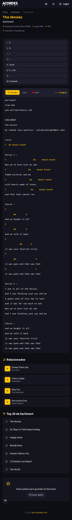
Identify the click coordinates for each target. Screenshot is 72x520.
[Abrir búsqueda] (53, 4)
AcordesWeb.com (39, 512)
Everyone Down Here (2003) (17, 26)
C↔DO (12, 70)
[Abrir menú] (46, 4)
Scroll (11, 65)
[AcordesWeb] (12, 3)
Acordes (13, 92)
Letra (24, 92)
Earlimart (15, 12)
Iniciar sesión (37, 494)
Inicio (5, 12)
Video (36, 92)
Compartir (13, 81)
